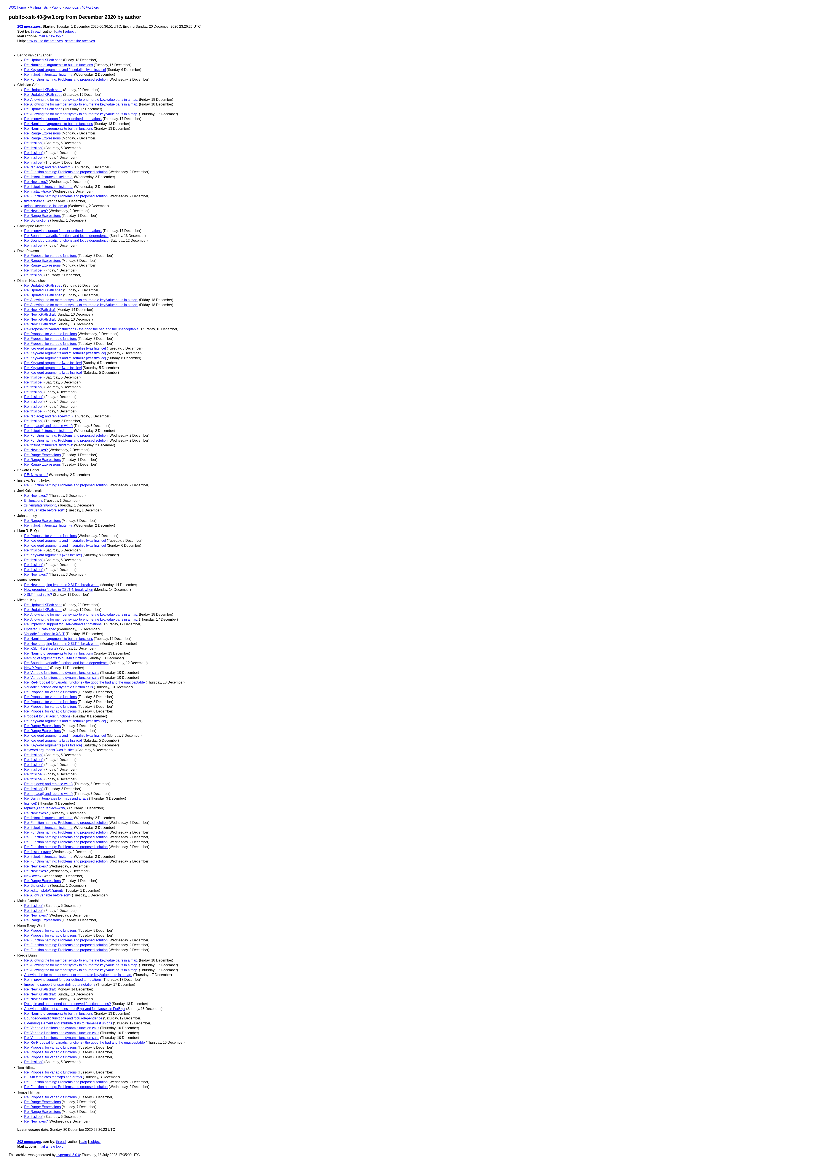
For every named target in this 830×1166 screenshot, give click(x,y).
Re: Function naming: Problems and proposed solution (66, 79)
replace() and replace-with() (45, 808)
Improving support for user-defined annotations (59, 984)
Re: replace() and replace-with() (48, 167)
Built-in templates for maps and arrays (53, 1077)
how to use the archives (45, 41)
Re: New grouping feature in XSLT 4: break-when (61, 585)
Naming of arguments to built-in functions (55, 658)
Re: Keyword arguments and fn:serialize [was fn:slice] (65, 70)
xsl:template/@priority (40, 505)
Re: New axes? (36, 182)
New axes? (33, 876)
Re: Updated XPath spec (43, 60)
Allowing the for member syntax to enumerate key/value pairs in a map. (78, 975)
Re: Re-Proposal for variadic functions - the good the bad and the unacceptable (84, 682)
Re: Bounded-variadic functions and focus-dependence (66, 236)
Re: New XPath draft (40, 309)
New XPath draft (36, 668)
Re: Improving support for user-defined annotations (63, 119)
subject (69, 31)
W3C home (17, 7)
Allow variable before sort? (44, 510)
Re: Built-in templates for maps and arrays (56, 798)
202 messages (29, 26)
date (58, 31)
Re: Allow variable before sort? (47, 895)
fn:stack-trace (34, 201)
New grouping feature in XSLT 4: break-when (58, 589)
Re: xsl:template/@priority (44, 890)
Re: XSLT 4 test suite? (41, 648)
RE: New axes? (36, 475)
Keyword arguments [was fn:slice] (49, 750)
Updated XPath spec (40, 629)
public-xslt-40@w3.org (82, 7)
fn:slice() (30, 803)
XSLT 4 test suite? (38, 594)
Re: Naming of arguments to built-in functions (58, 65)
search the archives (80, 41)
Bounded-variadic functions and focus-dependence (63, 1018)
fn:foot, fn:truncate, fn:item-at (45, 206)
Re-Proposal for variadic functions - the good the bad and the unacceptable (81, 329)
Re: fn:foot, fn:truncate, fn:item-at (48, 74)
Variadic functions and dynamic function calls (58, 687)
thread (36, 31)
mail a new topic (50, 36)
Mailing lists (39, 7)
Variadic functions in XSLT (44, 634)
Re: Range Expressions (42, 133)
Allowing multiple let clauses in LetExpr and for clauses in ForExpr (74, 1009)
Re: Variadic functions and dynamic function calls (61, 672)
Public (56, 7)
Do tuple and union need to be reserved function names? (67, 1004)
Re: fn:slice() (33, 143)
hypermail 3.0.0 (68, 1155)
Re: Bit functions (36, 220)
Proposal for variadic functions (47, 716)
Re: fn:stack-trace (37, 191)
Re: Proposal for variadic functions (50, 255)
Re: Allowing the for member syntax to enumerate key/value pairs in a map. (81, 99)
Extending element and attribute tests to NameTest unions (68, 1023)
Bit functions (33, 500)
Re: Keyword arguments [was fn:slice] (53, 363)
